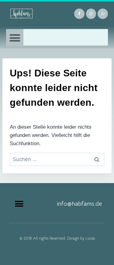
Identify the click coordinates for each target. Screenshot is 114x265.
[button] (14, 37)
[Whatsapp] (103, 14)
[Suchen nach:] (57, 159)
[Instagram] (91, 14)
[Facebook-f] (79, 14)
